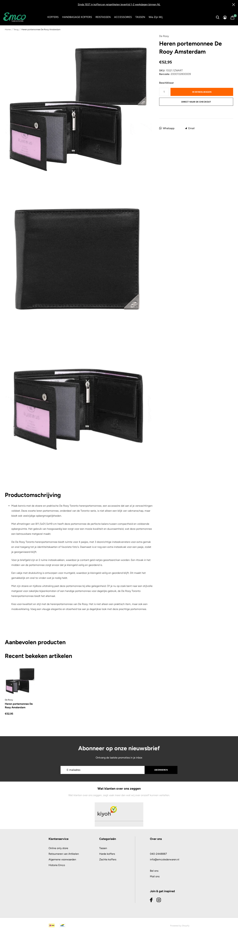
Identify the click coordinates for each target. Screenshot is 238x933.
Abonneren (161, 770)
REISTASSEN (103, 17)
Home (8, 29)
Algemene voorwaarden (62, 859)
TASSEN (140, 17)
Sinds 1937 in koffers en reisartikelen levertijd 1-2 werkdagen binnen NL (119, 4)
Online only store (58, 848)
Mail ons (154, 876)
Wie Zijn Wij (156, 17)
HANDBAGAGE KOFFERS (77, 17)
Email (191, 128)
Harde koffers (107, 853)
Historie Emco (57, 865)
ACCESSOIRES (123, 17)
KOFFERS (53, 17)
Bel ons (154, 870)
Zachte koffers (107, 859)
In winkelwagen (201, 92)
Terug (16, 29)
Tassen (103, 848)
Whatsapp (168, 128)
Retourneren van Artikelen (64, 853)
